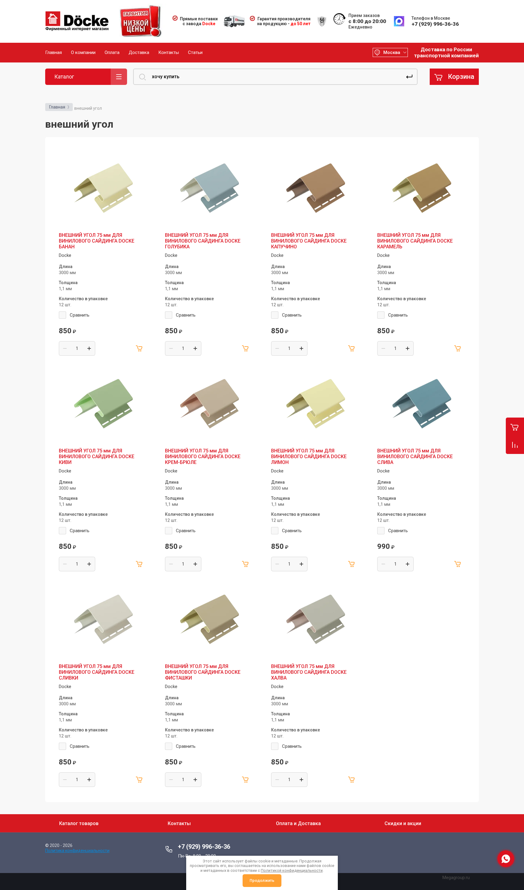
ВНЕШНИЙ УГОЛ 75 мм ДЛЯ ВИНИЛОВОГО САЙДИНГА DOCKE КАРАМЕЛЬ (415, 241)
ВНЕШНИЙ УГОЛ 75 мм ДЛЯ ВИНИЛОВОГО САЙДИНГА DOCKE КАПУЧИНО (309, 241)
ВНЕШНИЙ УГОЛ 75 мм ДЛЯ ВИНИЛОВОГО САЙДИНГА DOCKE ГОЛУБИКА (202, 241)
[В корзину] (139, 348)
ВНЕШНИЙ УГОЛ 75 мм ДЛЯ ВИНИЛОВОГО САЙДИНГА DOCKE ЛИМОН (309, 456)
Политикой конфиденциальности (292, 870)
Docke (65, 255)
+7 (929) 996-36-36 (435, 24)
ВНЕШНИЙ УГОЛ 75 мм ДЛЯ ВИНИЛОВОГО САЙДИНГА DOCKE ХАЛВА (309, 672)
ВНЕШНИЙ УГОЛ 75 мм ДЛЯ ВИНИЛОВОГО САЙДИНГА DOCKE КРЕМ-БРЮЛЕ (202, 456)
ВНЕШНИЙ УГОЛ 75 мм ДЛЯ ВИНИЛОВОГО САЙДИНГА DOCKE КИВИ (96, 456)
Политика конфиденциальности (77, 850)
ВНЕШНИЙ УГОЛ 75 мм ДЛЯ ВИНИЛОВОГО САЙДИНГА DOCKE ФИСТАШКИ (202, 672)
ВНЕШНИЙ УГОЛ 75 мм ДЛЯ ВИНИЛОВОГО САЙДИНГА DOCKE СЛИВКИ (96, 672)
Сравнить (79, 315)
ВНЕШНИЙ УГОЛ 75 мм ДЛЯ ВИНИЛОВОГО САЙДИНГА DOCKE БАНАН (96, 241)
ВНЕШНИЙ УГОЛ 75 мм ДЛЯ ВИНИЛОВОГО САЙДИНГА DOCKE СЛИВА (415, 456)
